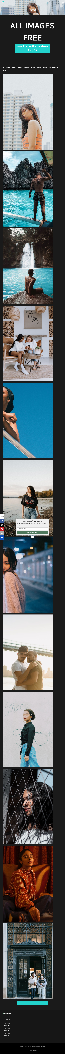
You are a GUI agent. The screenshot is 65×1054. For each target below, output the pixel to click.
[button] (32, 521)
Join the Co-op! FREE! (32, 532)
